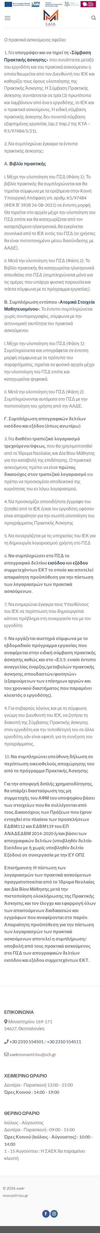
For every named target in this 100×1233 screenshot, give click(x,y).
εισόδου (57, 562)
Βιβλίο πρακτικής (27, 163)
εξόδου (80, 562)
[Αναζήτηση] (93, 18)
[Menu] (7, 18)
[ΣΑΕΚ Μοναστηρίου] (51, 18)
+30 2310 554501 (26, 1041)
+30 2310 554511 (64, 1041)
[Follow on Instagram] (54, 1214)
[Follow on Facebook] (46, 1214)
